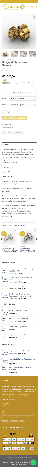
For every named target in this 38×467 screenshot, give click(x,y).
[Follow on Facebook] (3, 404)
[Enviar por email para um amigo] (14, 132)
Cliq (22, 83)
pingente (21, 420)
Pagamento (8, 459)
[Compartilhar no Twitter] (10, 132)
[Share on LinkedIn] (21, 132)
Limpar (34, 89)
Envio (15, 459)
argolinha (16, 417)
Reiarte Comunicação (19, 464)
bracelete (23, 417)
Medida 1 (4, 98)
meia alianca (13, 420)
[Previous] (5, 31)
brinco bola (5, 420)
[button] (32, 6)
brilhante (30, 417)
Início (4, 59)
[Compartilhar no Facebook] (7, 132)
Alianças (11, 59)
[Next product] (3, 71)
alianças (4, 417)
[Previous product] (7, 71)
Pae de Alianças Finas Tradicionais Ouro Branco (10, 249)
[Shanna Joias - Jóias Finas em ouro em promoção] (15, 6)
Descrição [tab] (5, 144)
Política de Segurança (27, 459)
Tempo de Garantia (25, 457)
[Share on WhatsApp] (3, 132)
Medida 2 (4, 104)
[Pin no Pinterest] (18, 132)
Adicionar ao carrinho (14, 118)
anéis (10, 417)
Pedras (4, 92)
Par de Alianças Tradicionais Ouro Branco (28, 249)
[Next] (33, 31)
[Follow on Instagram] (7, 404)
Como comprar (11, 457)
